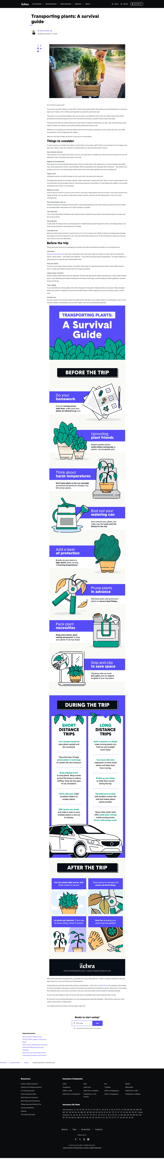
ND (90, 1112)
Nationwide (129, 1087)
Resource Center (15, 1062)
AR (83, 1110)
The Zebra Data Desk (28, 1114)
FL (100, 1110)
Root (85, 1084)
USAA (64, 1084)
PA (102, 1112)
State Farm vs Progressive (71, 1094)
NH (76, 1112)
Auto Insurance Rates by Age (32, 1037)
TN (113, 1112)
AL (75, 1110)
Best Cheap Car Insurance (29, 1097)
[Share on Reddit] (41, 48)
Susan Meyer (45, 31)
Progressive (66, 1087)
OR (99, 1112)
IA (114, 1110)
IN (112, 1110)
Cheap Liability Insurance (29, 1084)
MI (134, 1110)
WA (127, 1112)
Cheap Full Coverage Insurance (31, 1087)
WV (130, 1112)
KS (117, 1110)
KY (120, 1110)
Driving (26, 1062)
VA (124, 1112)
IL (109, 1110)
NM (81, 1112)
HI (105, 1110)
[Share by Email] (38, 51)
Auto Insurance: (68, 1110)
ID (107, 1110)
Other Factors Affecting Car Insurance (35, 1045)
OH (93, 1112)
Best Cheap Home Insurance (30, 1101)
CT (92, 1110)
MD (128, 1110)
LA (122, 1110)
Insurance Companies (73, 1079)
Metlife (127, 1084)
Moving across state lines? (56, 254)
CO (89, 1110)
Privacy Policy (78, 1148)
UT (118, 1112)
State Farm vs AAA (131, 1091)
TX (116, 1112)
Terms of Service (68, 1148)
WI (133, 1112)
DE (97, 1110)
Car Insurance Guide (27, 1091)
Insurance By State (71, 1105)
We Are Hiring (85, 1129)
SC (107, 1112)
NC (88, 1112)
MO (64, 1112)
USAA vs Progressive (111, 1094)
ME (125, 1110)
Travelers (107, 1087)
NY (85, 1112)
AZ (80, 1110)
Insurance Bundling (27, 1108)
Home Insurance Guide (28, 1094)
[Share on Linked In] (38, 48)
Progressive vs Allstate (132, 1094)
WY (136, 1112)
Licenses (86, 1148)
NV (73, 1112)
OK (96, 1112)
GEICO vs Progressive (111, 1091)
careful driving (103, 985)
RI (104, 1112)
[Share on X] (38, 45)
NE (70, 1112)
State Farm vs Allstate (91, 1091)
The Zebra (3, 1062)
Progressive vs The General (90, 1095)
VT (121, 1112)
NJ (79, 1112)
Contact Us (98, 1129)
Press (74, 1129)
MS (140, 1110)
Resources (25, 1079)
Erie (105, 1084)
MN (137, 1110)
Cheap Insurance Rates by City (31, 1104)
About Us (65, 1129)
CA (86, 1110)
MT (67, 1112)
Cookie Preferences (95, 1148)
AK (78, 1110)
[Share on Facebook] (41, 45)
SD (110, 1112)
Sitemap (23, 1111)
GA (103, 1110)
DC (94, 1110)
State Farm (87, 1087)
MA (131, 1110)
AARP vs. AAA (67, 1091)
